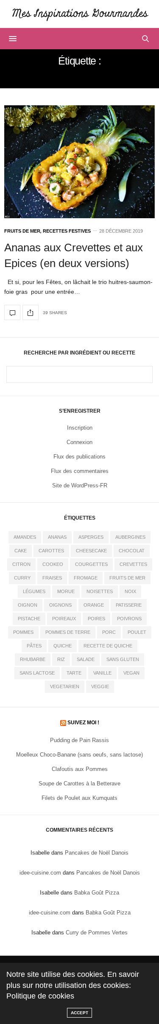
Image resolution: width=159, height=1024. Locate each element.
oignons (60, 605)
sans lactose (37, 672)
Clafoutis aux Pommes (80, 769)
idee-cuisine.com (40, 872)
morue (66, 591)
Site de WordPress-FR (79, 485)
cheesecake (91, 550)
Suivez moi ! (83, 723)
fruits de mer (127, 577)
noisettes (99, 591)
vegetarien (64, 686)
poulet (137, 632)
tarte (74, 672)
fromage (86, 577)
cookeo (52, 564)
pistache (29, 618)
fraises (52, 577)
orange (94, 605)
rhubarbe (32, 659)
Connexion (79, 442)
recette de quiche (108, 645)
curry (22, 577)
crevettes (133, 564)
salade (86, 659)
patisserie (129, 605)
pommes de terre (67, 632)
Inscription (79, 428)
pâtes (34, 645)
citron (21, 564)
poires (96, 618)
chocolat (132, 550)
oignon (27, 605)
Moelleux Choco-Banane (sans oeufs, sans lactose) (79, 754)
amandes (25, 537)
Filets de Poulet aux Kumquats (79, 798)
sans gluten (122, 659)
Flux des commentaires (80, 471)
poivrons (129, 618)
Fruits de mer (22, 231)
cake (20, 550)
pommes (23, 632)
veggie (100, 686)
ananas (57, 537)
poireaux (64, 618)
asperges (90, 537)
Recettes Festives (67, 231)
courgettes (91, 564)
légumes (34, 591)
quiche (62, 645)
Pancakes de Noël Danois (96, 853)
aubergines (130, 537)
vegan (131, 672)
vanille (102, 672)
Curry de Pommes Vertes (97, 932)
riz (61, 659)
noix (130, 591)
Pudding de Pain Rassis (79, 740)
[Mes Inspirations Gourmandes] (79, 13)
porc (109, 632)
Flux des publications (79, 456)
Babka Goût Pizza (96, 892)
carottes (51, 550)
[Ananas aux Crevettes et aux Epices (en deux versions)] (79, 161)
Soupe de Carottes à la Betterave (79, 783)
